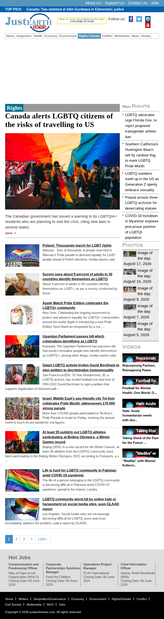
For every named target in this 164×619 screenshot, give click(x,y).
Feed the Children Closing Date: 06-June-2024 (62, 580)
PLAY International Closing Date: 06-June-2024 (99, 577)
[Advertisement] (82, 71)
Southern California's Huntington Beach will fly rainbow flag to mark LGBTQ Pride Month (141, 155)
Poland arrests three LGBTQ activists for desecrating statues (141, 202)
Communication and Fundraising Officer (24, 566)
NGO (50, 604)
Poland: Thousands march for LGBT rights (76, 245)
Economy (51, 36)
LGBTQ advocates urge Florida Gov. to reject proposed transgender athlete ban (141, 126)
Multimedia (122, 36)
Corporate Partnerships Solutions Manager (63, 568)
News (135, 36)
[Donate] (82, 20)
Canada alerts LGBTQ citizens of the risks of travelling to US (59, 120)
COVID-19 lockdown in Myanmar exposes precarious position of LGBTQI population (141, 227)
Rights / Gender (89, 36)
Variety (145, 36)
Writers (23, 599)
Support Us (114, 3)
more (9, 233)
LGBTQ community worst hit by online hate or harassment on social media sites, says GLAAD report (80, 504)
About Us (93, 3)
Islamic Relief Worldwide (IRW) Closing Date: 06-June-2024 (138, 578)
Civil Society (13, 604)
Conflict (107, 36)
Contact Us (137, 3)
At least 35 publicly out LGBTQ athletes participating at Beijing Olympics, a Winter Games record (76, 437)
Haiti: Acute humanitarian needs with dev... (137, 415)
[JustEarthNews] (28, 22)
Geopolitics (24, 36)
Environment (68, 36)
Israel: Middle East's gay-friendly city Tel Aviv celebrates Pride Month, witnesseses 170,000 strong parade (78, 403)
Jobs (155, 3)
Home (10, 36)
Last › (43, 539)
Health (38, 36)
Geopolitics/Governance (50, 599)
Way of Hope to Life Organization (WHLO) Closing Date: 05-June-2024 (25, 578)
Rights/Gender (121, 599)
